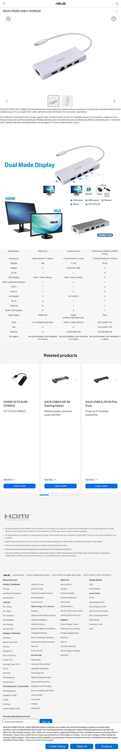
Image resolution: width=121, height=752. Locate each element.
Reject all (82, 746)
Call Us (63, 642)
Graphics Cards (10, 695)
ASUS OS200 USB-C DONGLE (22, 11)
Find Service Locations (70, 629)
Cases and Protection (40, 682)
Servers (34, 646)
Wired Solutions (38, 624)
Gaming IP (35, 708)
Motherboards (9, 691)
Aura (91, 629)
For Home (7, 607)
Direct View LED (10, 642)
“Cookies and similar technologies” (39, 740)
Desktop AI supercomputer (43, 642)
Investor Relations (68, 598)
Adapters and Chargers (41, 686)
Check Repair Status (69, 624)
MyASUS (64, 655)
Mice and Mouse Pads (40, 664)
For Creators (8, 615)
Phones (6, 589)
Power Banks (36, 695)
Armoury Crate (95, 624)
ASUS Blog (94, 620)
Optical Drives (37, 584)
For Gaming (8, 624)
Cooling (6, 704)
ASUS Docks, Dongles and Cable (66, 575)
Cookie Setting (57, 746)
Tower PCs (7, 660)
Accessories (8, 598)
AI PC (91, 598)
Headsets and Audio (40, 668)
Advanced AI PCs (96, 602)
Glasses (6, 646)
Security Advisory (68, 646)
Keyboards (36, 660)
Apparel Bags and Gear (41, 677)
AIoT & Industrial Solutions (42, 637)
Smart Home (36, 651)
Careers (63, 589)
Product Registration (69, 633)
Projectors (7, 651)
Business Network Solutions (43, 629)
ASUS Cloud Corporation (71, 611)
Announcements (67, 593)
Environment (94, 589)
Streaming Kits (37, 673)
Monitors (7, 638)
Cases (5, 700)
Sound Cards (36, 602)
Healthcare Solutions (12, 593)
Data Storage (37, 589)
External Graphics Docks (42, 593)
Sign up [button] (46, 721)
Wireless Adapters (39, 620)
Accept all (106, 746)
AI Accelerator (37, 598)
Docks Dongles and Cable (42, 690)
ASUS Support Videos (70, 651)
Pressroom (65, 602)
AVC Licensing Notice (98, 615)
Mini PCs (7, 673)
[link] (60, 4)
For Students (8, 620)
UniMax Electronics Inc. (70, 615)
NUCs (5, 669)
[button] (4, 3)
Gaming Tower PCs (11, 664)
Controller (35, 699)
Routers (34, 611)
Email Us (64, 637)
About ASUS (66, 584)
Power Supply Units (11, 708)
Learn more (20, 486)
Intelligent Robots (39, 633)
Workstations (9, 677)
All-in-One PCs (9, 655)
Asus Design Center (97, 606)
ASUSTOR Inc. (66, 606)
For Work (7, 611)
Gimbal (34, 704)
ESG (91, 584)
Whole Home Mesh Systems (43, 615)
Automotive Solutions (98, 611)
